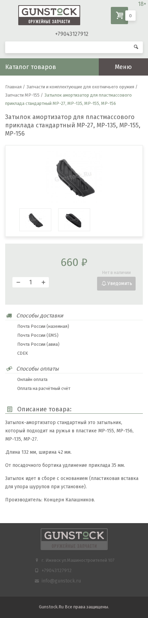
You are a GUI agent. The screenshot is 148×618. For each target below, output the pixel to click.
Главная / (15, 86)
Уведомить (119, 283)
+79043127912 (71, 34)
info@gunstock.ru (61, 581)
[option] (74, 177)
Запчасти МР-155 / (24, 95)
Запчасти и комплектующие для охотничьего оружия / (82, 86)
